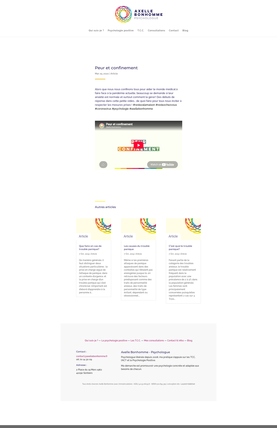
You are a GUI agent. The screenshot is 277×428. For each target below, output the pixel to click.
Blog (185, 31)
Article (114, 73)
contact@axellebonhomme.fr (91, 356)
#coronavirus (103, 108)
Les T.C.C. (136, 340)
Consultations (156, 31)
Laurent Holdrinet (188, 384)
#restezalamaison (144, 104)
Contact (174, 31)
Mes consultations (154, 340)
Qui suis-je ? (96, 31)
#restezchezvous (166, 104)
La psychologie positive (114, 340)
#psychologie (120, 108)
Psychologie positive (121, 31)
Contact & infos (175, 340)
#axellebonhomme (141, 108)
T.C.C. (140, 31)
